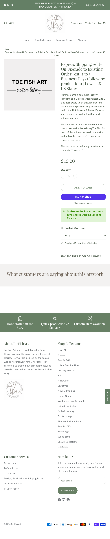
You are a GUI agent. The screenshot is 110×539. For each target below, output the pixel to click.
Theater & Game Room (70, 421)
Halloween (63, 380)
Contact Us (10, 473)
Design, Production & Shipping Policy (23, 478)
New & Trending (66, 390)
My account (10, 463)
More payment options (83, 203)
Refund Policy (11, 468)
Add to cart (83, 187)
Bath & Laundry (66, 411)
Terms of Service (13, 483)
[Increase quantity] (74, 176)
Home (26, 40)
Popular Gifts (65, 426)
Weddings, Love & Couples (72, 400)
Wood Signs (64, 436)
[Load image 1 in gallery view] (29, 84)
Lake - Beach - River (68, 365)
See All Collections (67, 441)
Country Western (67, 370)
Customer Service (64, 40)
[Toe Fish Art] (55, 23)
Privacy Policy (11, 488)
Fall (59, 375)
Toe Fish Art (16, 524)
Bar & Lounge (65, 416)
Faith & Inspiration (67, 406)
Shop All (62, 349)
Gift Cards (63, 446)
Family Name (65, 395)
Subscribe (67, 490)
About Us (82, 40)
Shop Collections (43, 40)
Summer (62, 355)
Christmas (63, 385)
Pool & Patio (64, 360)
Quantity (66, 169)
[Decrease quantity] (63, 176)
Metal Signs (64, 431)
